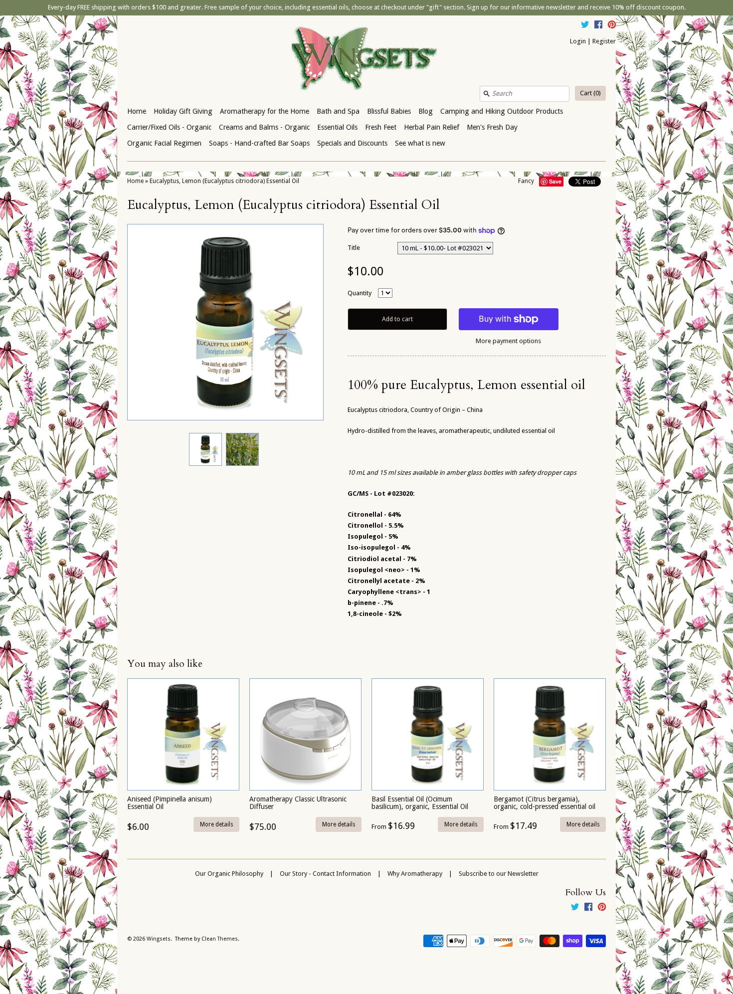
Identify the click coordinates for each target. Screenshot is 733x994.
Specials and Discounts (352, 143)
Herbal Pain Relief (431, 127)
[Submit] (487, 94)
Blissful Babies (389, 111)
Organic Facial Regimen (164, 143)
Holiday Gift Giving (183, 111)
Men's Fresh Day (492, 127)
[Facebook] (598, 25)
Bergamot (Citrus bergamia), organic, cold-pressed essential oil (544, 802)
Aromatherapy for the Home (264, 111)
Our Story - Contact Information (325, 873)
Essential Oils (337, 127)
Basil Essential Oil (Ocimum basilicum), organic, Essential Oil (419, 802)
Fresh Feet (380, 127)
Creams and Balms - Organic (264, 127)
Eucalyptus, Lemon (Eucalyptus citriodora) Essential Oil (224, 181)
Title (354, 247)
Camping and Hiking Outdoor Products (501, 111)
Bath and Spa (338, 111)
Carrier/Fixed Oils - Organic (169, 127)
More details (216, 824)
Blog (425, 111)
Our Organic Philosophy (229, 873)
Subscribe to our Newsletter (499, 873)
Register (604, 41)
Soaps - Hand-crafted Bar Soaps (259, 143)
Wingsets (159, 939)
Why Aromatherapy (414, 873)
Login (578, 41)
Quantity (359, 293)
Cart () (590, 93)
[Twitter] (585, 25)
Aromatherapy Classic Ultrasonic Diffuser (298, 802)
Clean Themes (219, 939)
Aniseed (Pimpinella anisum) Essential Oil (169, 802)
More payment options (508, 341)
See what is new (420, 143)
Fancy (526, 181)
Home (136, 111)
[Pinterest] (612, 25)
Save (555, 181)
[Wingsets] (366, 59)
